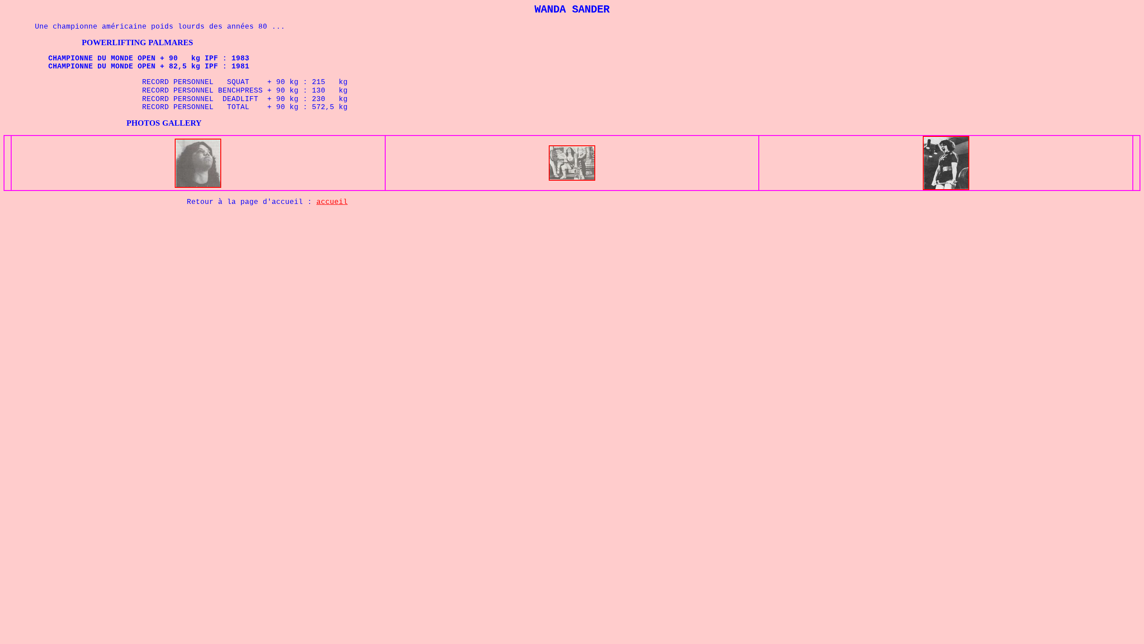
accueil (332, 202)
